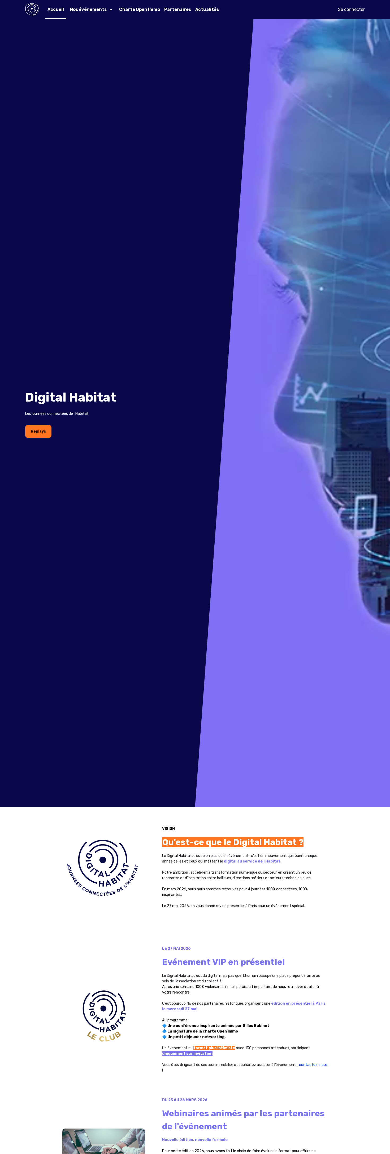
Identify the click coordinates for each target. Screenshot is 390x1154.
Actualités (207, 9)
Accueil (55, 9)
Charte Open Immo (139, 9)
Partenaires (177, 9)
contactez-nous (313, 1064)
